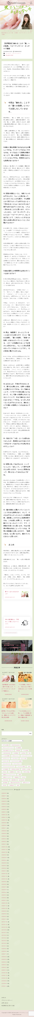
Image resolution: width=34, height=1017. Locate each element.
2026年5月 (4, 801)
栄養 (20, 774)
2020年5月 (4, 959)
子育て (18, 772)
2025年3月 (4, 839)
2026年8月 (4, 793)
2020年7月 (4, 954)
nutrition (24, 753)
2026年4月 (4, 804)
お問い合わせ (5, 1003)
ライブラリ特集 (21, 766)
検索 (3, 729)
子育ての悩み (27, 772)
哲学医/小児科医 (15, 769)
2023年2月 (4, 897)
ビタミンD (5, 761)
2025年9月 (4, 822)
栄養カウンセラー (7, 777)
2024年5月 (4, 863)
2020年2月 (4, 967)
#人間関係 (18, 747)
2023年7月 (4, 887)
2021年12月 (4, 922)
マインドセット (17, 763)
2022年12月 (4, 903)
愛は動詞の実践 (9, 55)
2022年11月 (4, 905)
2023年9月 (4, 881)
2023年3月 (4, 895)
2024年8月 (4, 857)
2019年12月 (4, 972)
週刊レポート (26, 782)
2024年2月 (4, 868)
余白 (29, 766)
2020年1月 (4, 970)
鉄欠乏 (4, 785)
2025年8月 (4, 825)
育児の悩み (5, 780)
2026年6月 (4, 798)
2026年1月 (4, 812)
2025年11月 (4, 817)
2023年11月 (4, 876)
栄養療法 (17, 777)
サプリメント (6, 758)
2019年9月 (4, 981)
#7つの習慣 (6, 745)
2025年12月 (4, 814)
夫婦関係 (12, 772)
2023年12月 (4, 873)
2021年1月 (4, 946)
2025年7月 (4, 828)
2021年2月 (4, 943)
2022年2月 (4, 916)
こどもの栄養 (6, 755)
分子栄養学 (5, 769)
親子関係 (5, 782)
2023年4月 (4, 892)
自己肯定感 (21, 780)
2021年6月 (4, 935)
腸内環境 (14, 780)
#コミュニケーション (8, 747)
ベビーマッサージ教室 (16, 761)
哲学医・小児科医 (26, 769)
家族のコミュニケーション (9, 774)
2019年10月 (4, 978)
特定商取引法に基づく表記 (8, 1005)
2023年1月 (4, 900)
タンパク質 (23, 758)
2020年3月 (4, 964)
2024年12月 (4, 847)
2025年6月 (4, 830)
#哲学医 (18, 750)
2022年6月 (4, 914)
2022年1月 (4, 919)
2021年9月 (4, 930)
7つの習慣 (25, 750)
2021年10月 (4, 927)
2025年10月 (4, 820)
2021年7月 (4, 932)
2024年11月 (4, 849)
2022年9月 (4, 911)
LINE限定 (16, 753)
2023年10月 (4, 879)
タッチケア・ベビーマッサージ (13, 53)
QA (29, 753)
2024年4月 (4, 865)
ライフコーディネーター (11, 632)
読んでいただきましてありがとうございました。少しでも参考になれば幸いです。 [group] (15, 584)
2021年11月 (4, 924)
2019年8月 (4, 983)
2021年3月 (4, 940)
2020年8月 (4, 951)
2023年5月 (4, 889)
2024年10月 (4, 852)
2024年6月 (4, 860)
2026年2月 (4, 809)
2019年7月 (4, 986)
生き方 (23, 777)
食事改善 (12, 785)
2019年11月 (4, 975)
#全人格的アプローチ (8, 750)
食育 (18, 785)
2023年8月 (4, 884)
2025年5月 (4, 833)
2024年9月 (4, 855)
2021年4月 (4, 938)
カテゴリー (4, 738)
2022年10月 (4, 908)
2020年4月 (4, 962)
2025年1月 (4, 844)
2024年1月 (4, 871)
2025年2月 (4, 841)
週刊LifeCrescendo (15, 782)
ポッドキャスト (6, 763)
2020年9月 (4, 948)
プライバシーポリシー (7, 1000)
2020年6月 (4, 956)
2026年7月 (4, 796)
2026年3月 (4, 806)
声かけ (4, 772)
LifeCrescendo (6, 753)
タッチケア (15, 758)
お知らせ (4, 997)
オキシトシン (16, 755)
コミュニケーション (26, 755)
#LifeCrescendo (16, 745)
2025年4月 (4, 836)
